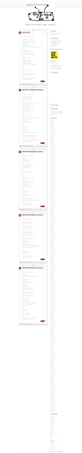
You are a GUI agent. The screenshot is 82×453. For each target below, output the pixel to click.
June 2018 (53, 260)
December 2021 (54, 200)
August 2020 (53, 223)
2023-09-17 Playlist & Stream (32, 90)
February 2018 (53, 266)
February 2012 (53, 369)
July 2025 (53, 139)
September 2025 (54, 136)
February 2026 (53, 129)
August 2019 (53, 240)
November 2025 (54, 133)
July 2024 (53, 156)
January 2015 (53, 319)
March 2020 (53, 230)
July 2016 (53, 293)
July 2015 (53, 310)
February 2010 (53, 403)
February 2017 (53, 283)
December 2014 (54, 320)
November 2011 (54, 373)
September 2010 (54, 393)
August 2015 (53, 309)
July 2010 (53, 396)
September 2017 (54, 273)
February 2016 (53, 300)
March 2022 (53, 196)
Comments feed (54, 446)
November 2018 (54, 253)
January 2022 (53, 199)
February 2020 (53, 232)
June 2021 (53, 209)
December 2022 (54, 183)
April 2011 (53, 383)
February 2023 (53, 180)
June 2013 (53, 346)
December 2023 (54, 166)
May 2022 (53, 193)
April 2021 (53, 212)
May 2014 (53, 330)
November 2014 (54, 322)
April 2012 (53, 366)
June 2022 (53, 192)
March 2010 (53, 402)
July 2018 (53, 259)
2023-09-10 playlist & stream (32, 152)
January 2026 (53, 130)
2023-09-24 (26, 32)
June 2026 (53, 123)
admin (22, 84)
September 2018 (54, 256)
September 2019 (54, 239)
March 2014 (53, 333)
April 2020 (53, 229)
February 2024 (53, 163)
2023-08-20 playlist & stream (32, 268)
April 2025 (53, 143)
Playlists (31, 84)
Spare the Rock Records (55, 433)
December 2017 (54, 269)
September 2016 (54, 290)
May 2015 (53, 313)
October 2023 (53, 169)
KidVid (52, 426)
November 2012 (54, 356)
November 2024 (54, 150)
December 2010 (54, 389)
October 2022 (53, 186)
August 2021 (53, 206)
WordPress (53, 451)
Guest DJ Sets (53, 423)
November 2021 (54, 202)
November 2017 (54, 270)
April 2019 (53, 246)
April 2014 (53, 332)
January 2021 (53, 216)
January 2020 (53, 233)
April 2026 (53, 126)
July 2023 (53, 173)
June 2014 (53, 329)
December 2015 (54, 303)
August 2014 (53, 326)
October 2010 (53, 392)
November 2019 (54, 236)
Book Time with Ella (54, 416)
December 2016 (54, 286)
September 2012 (54, 359)
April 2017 (53, 280)
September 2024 (54, 153)
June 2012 (53, 363)
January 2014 (53, 336)
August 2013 (53, 343)
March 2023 (53, 179)
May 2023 (53, 176)
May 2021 (53, 210)
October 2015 (53, 306)
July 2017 (53, 276)
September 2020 (54, 222)
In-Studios (53, 425)
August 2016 (53, 292)
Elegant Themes (60, 451)
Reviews (53, 432)
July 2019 (53, 242)
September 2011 (54, 376)
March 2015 (53, 316)
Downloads (53, 419)
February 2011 (53, 386)
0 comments (26, 84)
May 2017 (53, 279)
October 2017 (53, 272)
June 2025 (53, 140)
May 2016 (53, 296)
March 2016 (53, 299)
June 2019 (53, 243)
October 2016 (53, 289)
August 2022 (53, 189)
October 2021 (53, 203)
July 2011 (53, 379)
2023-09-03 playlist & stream (32, 215)
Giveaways (53, 422)
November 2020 (54, 219)
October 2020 (53, 220)
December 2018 (54, 252)
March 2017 (53, 282)
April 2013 (53, 349)
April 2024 (53, 160)
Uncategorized (53, 436)
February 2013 (53, 352)
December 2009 (54, 406)
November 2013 (54, 339)
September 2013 (54, 342)
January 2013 (53, 353)
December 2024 (54, 149)
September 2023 (54, 170)
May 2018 (53, 262)
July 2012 (53, 362)
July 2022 (53, 190)
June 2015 (53, 312)
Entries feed (53, 445)
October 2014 (53, 323)
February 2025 (53, 146)
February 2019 (53, 249)
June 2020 (53, 226)
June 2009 (53, 409)
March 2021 (53, 213)
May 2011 (53, 382)
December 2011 (54, 372)
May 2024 (53, 159)
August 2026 (53, 120)
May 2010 (53, 399)
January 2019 (53, 250)
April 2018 (53, 263)
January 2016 (53, 302)
